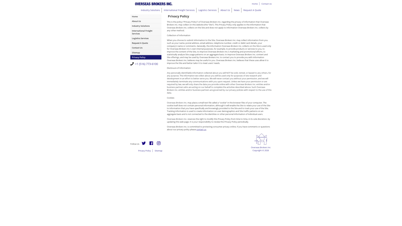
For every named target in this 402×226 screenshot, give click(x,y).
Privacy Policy (138, 57)
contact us (201, 129)
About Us (225, 10)
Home (255, 3)
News (237, 10)
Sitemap (136, 52)
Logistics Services (207, 10)
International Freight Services (179, 10)
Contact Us (266, 3)
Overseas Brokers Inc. (153, 4)
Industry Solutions (150, 10)
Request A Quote (252, 10)
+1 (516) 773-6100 (146, 64)
